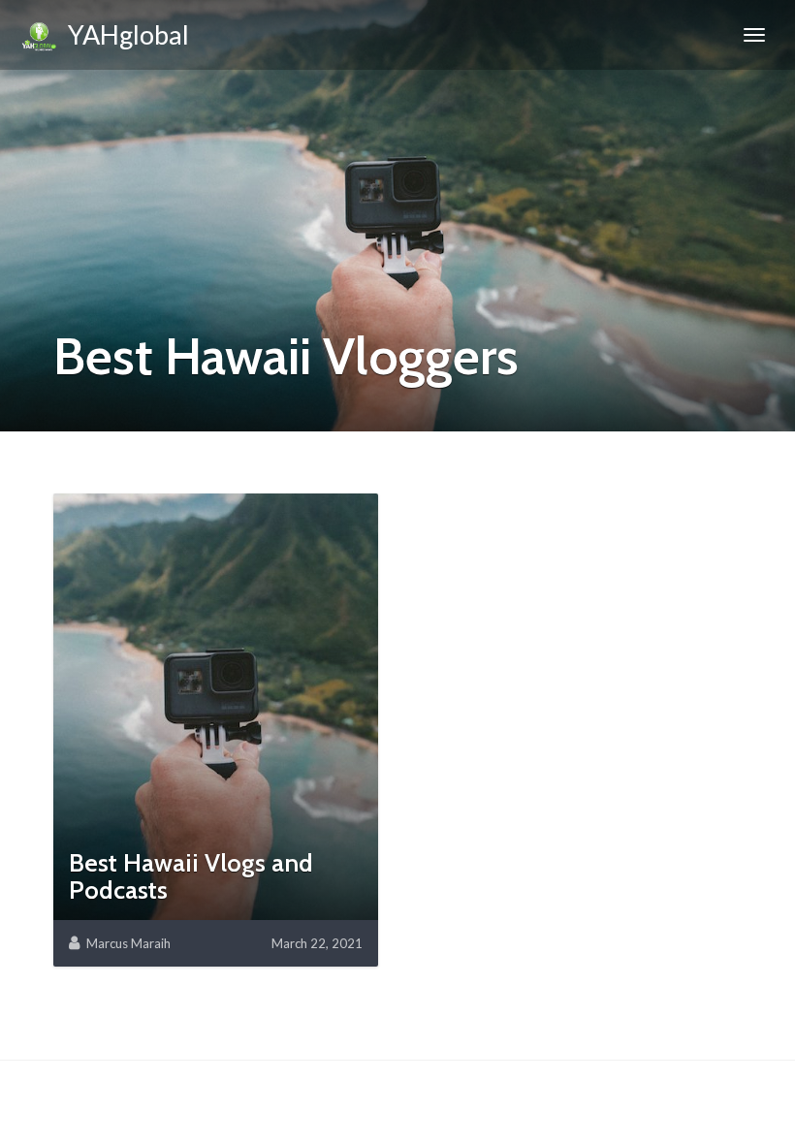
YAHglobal (123, 34)
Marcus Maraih (128, 943)
